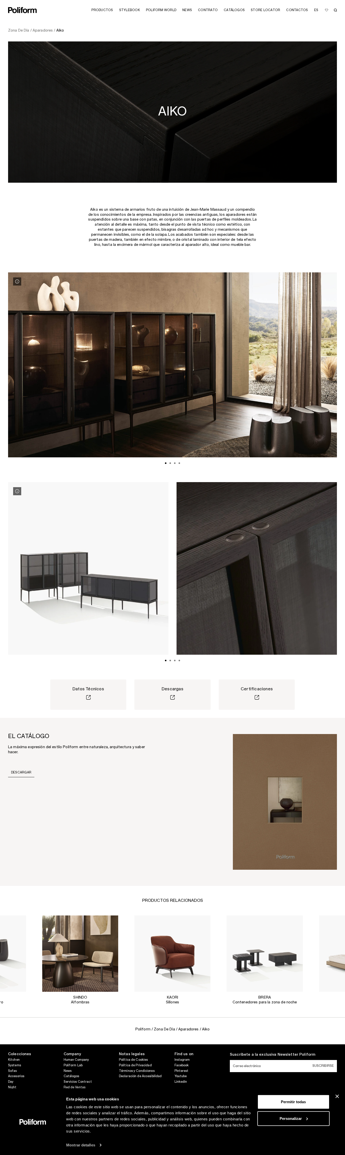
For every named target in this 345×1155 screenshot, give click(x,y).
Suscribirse (323, 1065)
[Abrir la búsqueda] (335, 10)
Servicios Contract (78, 1081)
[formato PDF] (285, 801)
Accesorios (16, 1076)
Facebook (182, 1065)
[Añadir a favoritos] (326, 10)
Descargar (21, 772)
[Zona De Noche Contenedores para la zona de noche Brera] (265, 953)
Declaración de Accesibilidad (140, 1076)
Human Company (76, 1059)
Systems (14, 1065)
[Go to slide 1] (165, 463)
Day (10, 1081)
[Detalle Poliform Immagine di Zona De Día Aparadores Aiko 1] (17, 281)
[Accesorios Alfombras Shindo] (80, 953)
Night (12, 1087)
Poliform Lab (73, 1065)
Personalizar (291, 1118)
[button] (18, 923)
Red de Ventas (75, 1087)
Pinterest (182, 1070)
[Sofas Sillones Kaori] (172, 953)
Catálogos (71, 1076)
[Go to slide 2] (170, 463)
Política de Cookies (133, 1059)
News (67, 1070)
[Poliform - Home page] (22, 10)
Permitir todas (293, 1102)
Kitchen (14, 1059)
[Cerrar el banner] (337, 1096)
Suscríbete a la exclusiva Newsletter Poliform (272, 1054)
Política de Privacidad (135, 1065)
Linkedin (181, 1081)
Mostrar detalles (80, 1145)
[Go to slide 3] (175, 463)
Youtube (181, 1076)
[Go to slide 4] (179, 463)
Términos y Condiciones (137, 1070)
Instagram (182, 1059)
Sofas (12, 1070)
